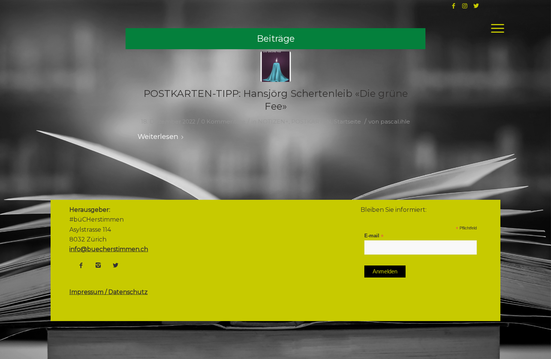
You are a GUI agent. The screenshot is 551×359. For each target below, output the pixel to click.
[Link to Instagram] (464, 5)
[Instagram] (98, 265)
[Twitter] (115, 265)
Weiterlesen (158, 136)
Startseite (347, 121)
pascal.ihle (395, 121)
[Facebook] (81, 265)
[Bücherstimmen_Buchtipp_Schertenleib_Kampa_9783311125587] (276, 66)
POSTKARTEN (311, 121)
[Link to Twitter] (476, 5)
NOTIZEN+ (273, 121)
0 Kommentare (223, 121)
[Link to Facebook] (453, 5)
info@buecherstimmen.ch (108, 249)
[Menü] (495, 28)
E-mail (373, 236)
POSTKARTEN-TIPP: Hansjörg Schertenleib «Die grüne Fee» (276, 99)
